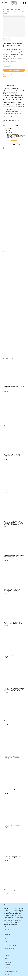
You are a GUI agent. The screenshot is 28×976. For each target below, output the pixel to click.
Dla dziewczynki (16, 9)
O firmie (7, 955)
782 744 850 (8, 962)
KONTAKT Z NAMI (9, 974)
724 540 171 (7, 964)
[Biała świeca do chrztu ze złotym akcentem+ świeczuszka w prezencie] (14, 608)
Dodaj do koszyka (14, 70)
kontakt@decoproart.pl (11, 971)
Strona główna (6, 9)
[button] (13, 460)
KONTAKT (7, 952)
